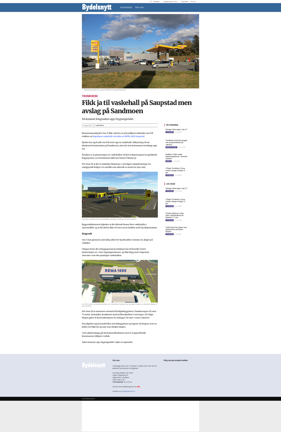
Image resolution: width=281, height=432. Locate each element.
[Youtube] (177, 367)
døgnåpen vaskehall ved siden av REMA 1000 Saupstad (118, 136)
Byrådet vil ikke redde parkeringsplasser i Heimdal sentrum (176, 156)
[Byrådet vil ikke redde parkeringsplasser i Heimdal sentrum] (194, 156)
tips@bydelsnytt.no (128, 391)
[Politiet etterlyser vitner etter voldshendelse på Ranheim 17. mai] (194, 215)
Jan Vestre (100, 125)
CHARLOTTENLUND (171, 147)
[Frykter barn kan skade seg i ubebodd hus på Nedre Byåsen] (194, 229)
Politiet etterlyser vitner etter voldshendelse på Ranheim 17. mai (175, 215)
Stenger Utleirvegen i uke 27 (176, 129)
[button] (196, 8)
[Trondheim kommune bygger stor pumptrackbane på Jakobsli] (194, 142)
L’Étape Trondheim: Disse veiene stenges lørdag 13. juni (176, 170)
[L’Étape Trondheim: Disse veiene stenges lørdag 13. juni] (194, 170)
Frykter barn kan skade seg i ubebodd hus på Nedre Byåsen (176, 229)
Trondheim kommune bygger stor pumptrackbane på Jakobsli (176, 142)
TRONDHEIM (184, 1)
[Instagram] (171, 367)
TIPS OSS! (193, 1)
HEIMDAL (168, 161)
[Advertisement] (140, 416)
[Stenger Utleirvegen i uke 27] (194, 131)
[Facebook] (166, 367)
